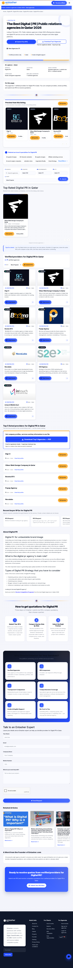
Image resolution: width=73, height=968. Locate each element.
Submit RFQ (29, 264)
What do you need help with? (11, 769)
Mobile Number (7, 760)
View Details (12, 302)
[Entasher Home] (9, 2)
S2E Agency (43, 367)
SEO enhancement (50, 566)
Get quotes (63, 103)
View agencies (26, 7)
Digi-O (9, 131)
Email (4, 742)
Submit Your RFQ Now (37, 885)
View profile (19, 233)
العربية (61, 937)
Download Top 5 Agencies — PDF (37, 439)
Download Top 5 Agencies (52, 41)
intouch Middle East (12, 405)
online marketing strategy (15, 559)
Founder (34, 937)
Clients (34, 931)
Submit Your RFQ (22, 42)
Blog (33, 929)
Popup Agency (44, 329)
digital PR (62, 546)
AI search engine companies (13, 161)
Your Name (6, 734)
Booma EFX (57, 131)
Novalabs (8, 367)
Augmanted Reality (41, 161)
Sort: (7, 264)
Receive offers (51, 929)
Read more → (8, 840)
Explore (49, 926)
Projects (34, 934)
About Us (34, 923)
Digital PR (9, 11)
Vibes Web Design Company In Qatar (40, 131)
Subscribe (8, 954)
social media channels (19, 561)
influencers (39, 552)
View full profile (19, 458)
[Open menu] (69, 3)
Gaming (34, 939)
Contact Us (35, 926)
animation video (28, 161)
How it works (50, 923)
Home (4, 11)
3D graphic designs (40, 157)
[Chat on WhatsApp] (68, 956)
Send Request (37, 800)
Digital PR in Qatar (17, 11)
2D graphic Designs (11, 157)
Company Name (7, 751)
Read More (62, 161)
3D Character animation (26, 157)
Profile (20, 136)
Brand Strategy (53, 161)
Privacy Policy (36, 942)
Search (64, 179)
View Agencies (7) (14, 48)
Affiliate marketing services (55, 157)
